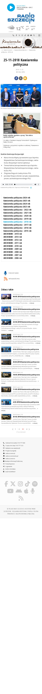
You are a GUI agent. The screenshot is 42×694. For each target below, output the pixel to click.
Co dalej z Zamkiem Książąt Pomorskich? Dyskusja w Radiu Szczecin (20, 141)
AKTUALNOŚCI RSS (14, 278)
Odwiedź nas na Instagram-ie (22, 35)
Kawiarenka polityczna (20, 50)
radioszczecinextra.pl (11, 456)
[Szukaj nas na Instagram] (20, 481)
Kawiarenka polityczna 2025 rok (17, 200)
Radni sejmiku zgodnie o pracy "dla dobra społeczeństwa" (18, 136)
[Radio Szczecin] (21, 18)
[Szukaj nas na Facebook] (6, 481)
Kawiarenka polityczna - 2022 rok (18, 209)
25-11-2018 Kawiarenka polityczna (21, 62)
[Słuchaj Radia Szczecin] (11, 7)
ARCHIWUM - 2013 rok (13, 236)
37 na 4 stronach (21, 432)
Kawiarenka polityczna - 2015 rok (18, 230)
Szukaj (34, 35)
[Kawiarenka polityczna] (21, 42)
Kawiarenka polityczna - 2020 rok (18, 215)
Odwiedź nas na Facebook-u (16, 35)
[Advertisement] (21, 542)
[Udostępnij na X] (21, 78)
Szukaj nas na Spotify (28, 35)
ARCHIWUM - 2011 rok (13, 243)
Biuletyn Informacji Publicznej (13, 461)
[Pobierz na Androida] (19, 488)
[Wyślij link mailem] (25, 78)
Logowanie (8, 466)
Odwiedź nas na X (19, 35)
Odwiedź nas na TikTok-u (25, 35)
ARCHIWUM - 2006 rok (13, 258)
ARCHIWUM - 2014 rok (13, 233)
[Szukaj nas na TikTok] (27, 481)
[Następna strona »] (29, 429)
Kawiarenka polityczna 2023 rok (17, 206)
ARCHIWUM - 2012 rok (13, 239)
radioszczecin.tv (10, 458)
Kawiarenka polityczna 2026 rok (17, 197)
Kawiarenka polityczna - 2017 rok (18, 224)
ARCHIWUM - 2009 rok (13, 249)
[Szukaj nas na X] (13, 481)
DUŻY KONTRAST (10, 472)
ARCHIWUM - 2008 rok (13, 252)
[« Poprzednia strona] (12, 429)
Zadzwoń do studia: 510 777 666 (15, 443)
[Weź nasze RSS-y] (21, 496)
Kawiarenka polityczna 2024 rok (17, 203)
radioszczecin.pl (10, 453)
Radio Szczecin (8, 50)
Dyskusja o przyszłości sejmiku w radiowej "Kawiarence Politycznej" (21, 146)
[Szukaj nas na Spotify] (35, 481)
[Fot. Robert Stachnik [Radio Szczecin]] (21, 95)
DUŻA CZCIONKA (10, 469)
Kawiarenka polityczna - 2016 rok (18, 227)
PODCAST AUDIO (13, 273)
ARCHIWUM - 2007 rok (13, 255)
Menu (39, 35)
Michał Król (20, 72)
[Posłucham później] (30, 187)
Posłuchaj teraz (10, 464)
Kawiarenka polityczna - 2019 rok (18, 218)
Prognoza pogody (10, 451)
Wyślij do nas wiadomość (31, 35)
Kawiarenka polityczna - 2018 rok (18, 221)
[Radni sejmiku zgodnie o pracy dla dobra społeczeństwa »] (21, 123)
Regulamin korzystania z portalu (22, 511)
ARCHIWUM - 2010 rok (13, 246)
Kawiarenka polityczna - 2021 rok (18, 212)
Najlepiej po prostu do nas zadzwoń (13, 35)
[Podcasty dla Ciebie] (32, 488)
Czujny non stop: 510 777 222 (14, 445)
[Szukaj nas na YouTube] (10, 488)
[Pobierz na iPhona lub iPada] (26, 488)
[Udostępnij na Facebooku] (16, 78)
